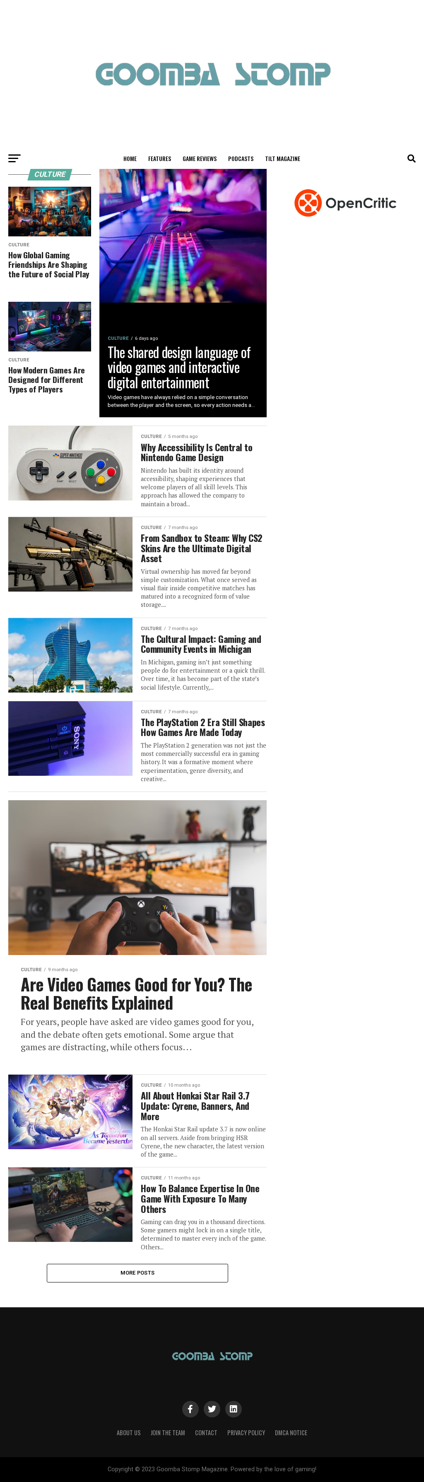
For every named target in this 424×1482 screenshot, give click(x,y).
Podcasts (240, 158)
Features (159, 158)
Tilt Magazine (282, 158)
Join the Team (168, 1432)
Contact (206, 1432)
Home (130, 158)
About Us (129, 1432)
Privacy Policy (246, 1432)
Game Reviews (200, 158)
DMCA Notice (291, 1432)
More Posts (137, 1273)
